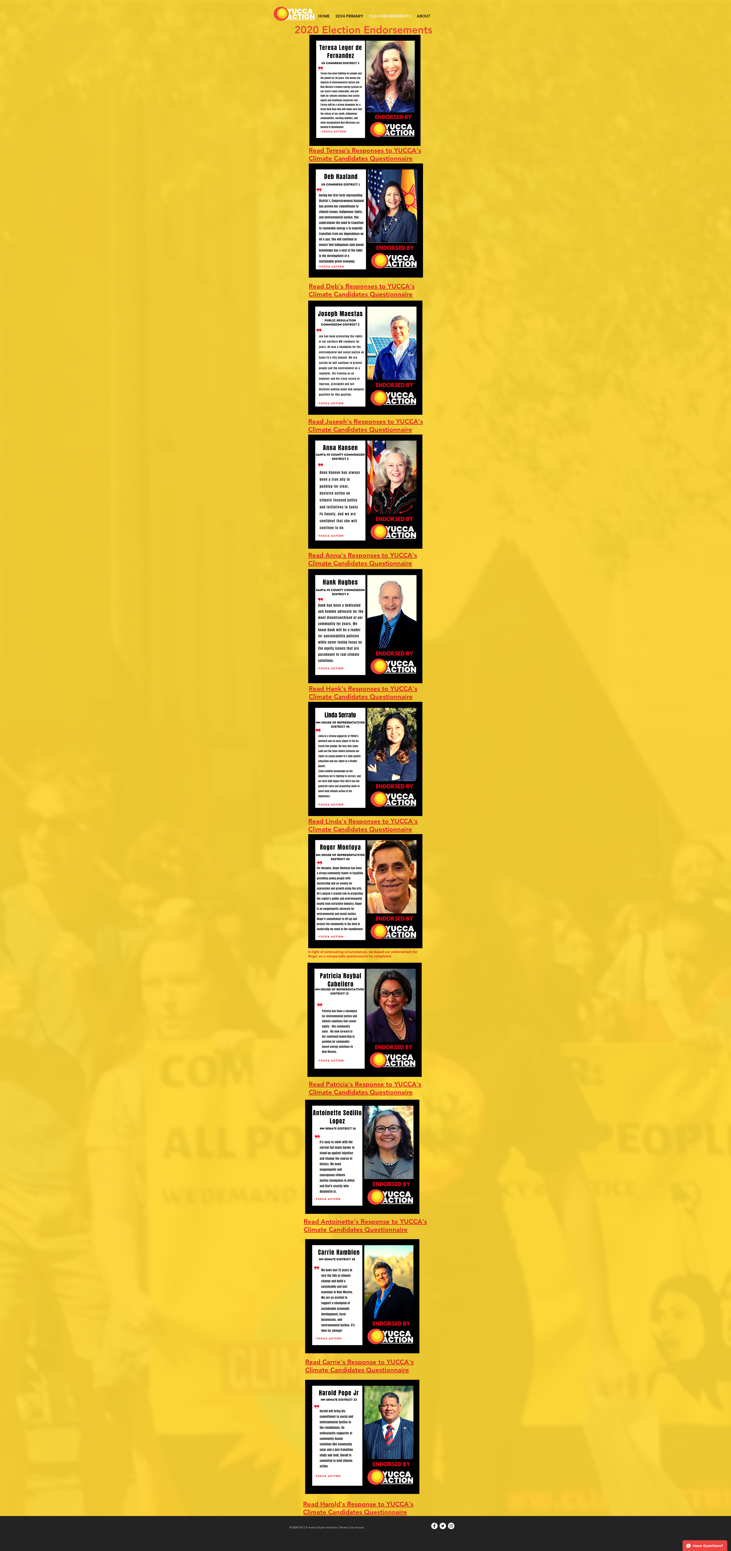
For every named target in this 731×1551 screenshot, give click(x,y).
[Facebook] (434, 1526)
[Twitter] (443, 1526)
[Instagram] (451, 1526)
